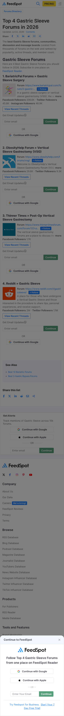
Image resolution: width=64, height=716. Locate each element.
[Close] (59, 640)
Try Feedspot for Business (24, 704)
